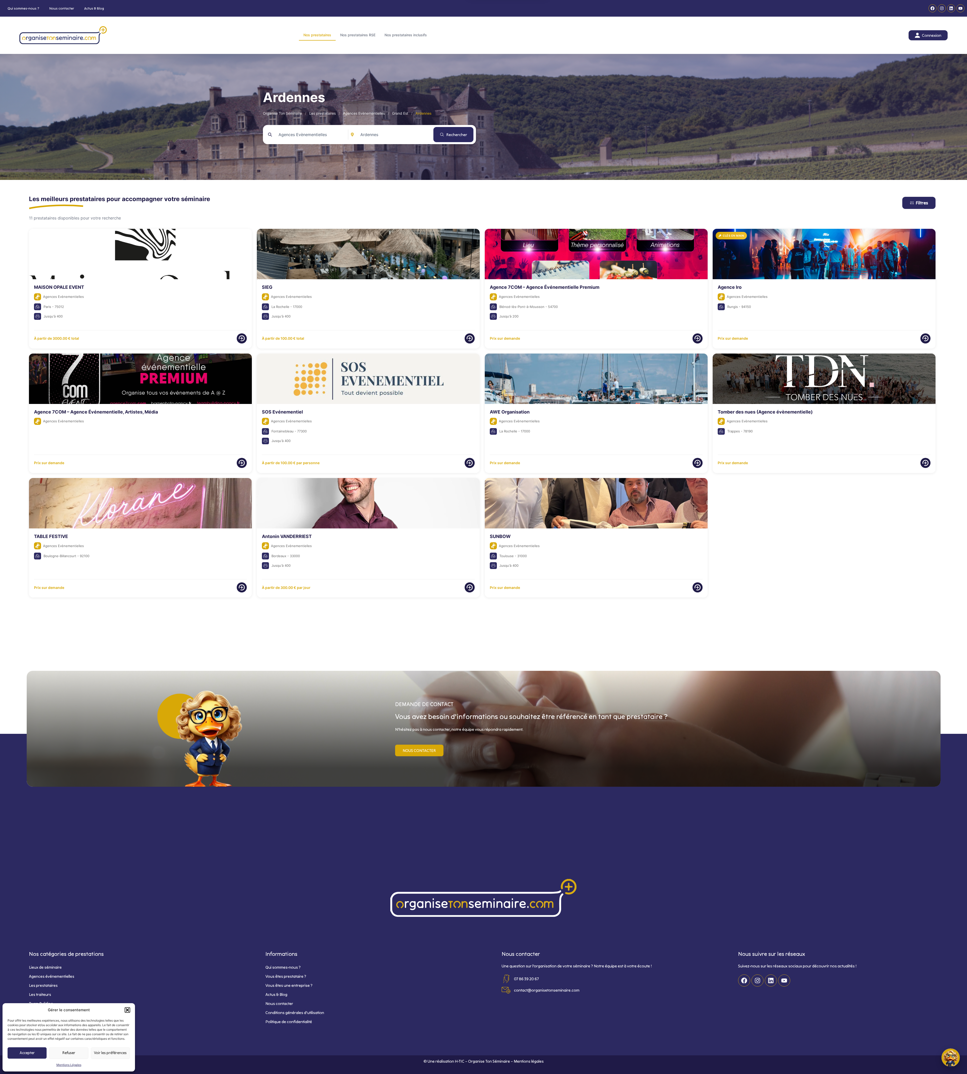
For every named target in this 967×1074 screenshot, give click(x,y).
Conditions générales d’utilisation (294, 1012)
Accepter (27, 1052)
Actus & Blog (94, 8)
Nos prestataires (317, 35)
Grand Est (400, 113)
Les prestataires (322, 113)
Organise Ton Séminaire (282, 113)
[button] (127, 1010)
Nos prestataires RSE (357, 35)
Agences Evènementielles (364, 113)
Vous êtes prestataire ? (285, 976)
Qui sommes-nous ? (23, 8)
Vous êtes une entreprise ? (289, 985)
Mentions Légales (68, 1065)
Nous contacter (61, 8)
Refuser (68, 1052)
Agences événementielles (51, 976)
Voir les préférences (110, 1052)
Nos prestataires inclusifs (406, 35)
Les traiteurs (40, 994)
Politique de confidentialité (288, 1021)
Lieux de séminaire (45, 967)
